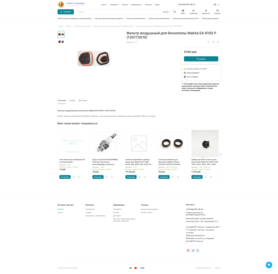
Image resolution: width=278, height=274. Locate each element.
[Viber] (197, 250)
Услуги (60, 212)
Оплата (72, 100)
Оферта (217, 268)
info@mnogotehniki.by (194, 213)
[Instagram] (188, 250)
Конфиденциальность (203, 268)
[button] (220, 154)
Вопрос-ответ (146, 212)
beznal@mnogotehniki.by (195, 215)
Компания (89, 205)
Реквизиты (117, 209)
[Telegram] (193, 250)
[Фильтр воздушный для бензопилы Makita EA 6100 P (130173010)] (94, 59)
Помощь (144, 205)
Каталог (61, 209)
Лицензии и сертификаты (95, 216)
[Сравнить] (213, 42)
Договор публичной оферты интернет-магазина (124, 220)
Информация (118, 205)
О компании (90, 209)
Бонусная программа (149, 209)
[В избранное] (208, 42)
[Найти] (174, 11)
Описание (62, 100)
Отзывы (88, 212)
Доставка (83, 100)
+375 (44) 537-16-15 (186, 5)
